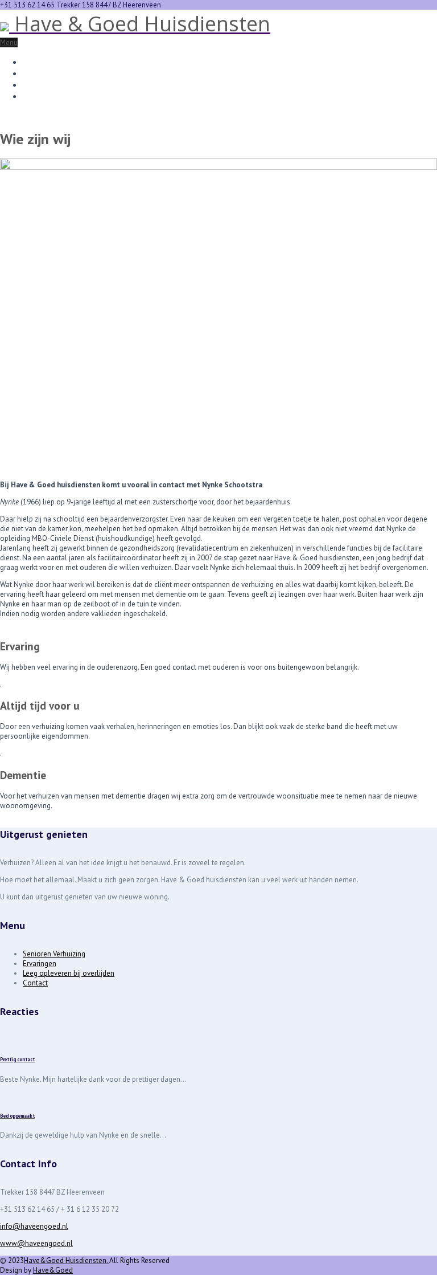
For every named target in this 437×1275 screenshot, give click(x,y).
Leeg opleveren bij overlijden (80, 84)
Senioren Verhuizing (61, 61)
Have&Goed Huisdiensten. (66, 1260)
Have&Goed (53, 1270)
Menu (9, 42)
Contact (38, 95)
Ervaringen (44, 73)
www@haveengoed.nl (36, 1243)
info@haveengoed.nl (34, 1226)
